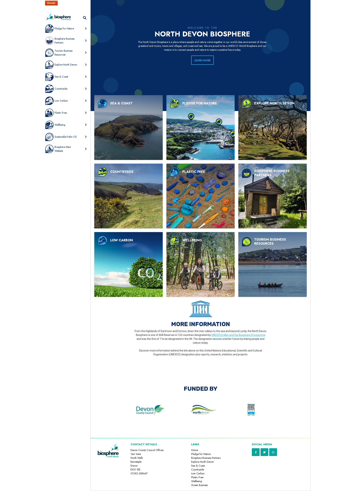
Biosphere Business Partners (206, 458)
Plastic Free (197, 477)
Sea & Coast (198, 465)
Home (194, 450)
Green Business (199, 485)
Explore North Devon (202, 462)
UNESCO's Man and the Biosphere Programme (238, 335)
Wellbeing (196, 481)
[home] (58, 20)
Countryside (197, 469)
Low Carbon (197, 473)
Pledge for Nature (201, 454)
